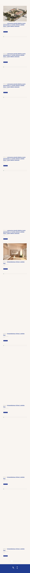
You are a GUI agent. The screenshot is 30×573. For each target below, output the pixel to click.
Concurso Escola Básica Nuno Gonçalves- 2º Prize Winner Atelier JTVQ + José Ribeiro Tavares (14, 25)
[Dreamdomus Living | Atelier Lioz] (15, 251)
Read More (5, 92)
